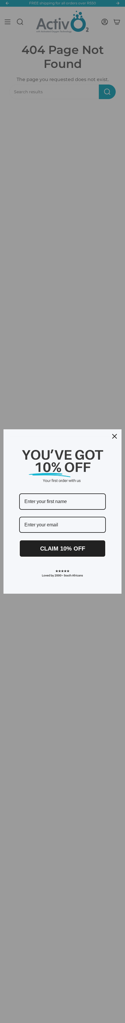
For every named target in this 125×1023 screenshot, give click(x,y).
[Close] (115, 436)
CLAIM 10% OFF (62, 548)
